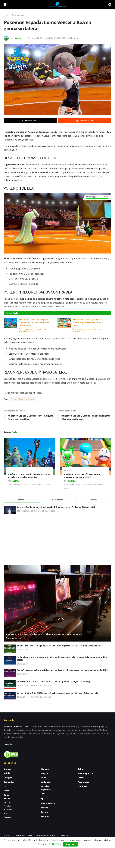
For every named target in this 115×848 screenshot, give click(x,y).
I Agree (70, 844)
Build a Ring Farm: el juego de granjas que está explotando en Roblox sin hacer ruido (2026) (60, 646)
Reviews (45, 816)
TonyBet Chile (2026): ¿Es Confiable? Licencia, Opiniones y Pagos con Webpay (53, 681)
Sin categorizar (85, 773)
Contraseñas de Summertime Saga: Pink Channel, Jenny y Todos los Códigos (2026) (56, 507)
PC (42, 799)
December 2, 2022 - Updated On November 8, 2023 (32, 330)
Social (80, 777)
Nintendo (45, 782)
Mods (43, 777)
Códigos (8, 777)
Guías (12, 15)
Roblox (81, 769)
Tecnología (83, 782)
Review (44, 812)
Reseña (44, 807)
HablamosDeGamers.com (15, 726)
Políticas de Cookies (24, 835)
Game (6, 790)
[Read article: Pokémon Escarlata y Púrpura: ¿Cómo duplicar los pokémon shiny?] (64, 323)
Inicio (6, 15)
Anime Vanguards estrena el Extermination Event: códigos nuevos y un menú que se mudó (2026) (62, 670)
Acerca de (7, 835)
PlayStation (46, 790)
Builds (7, 773)
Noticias (11, 470)
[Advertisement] (57, 539)
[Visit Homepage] (57, 4)
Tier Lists (82, 786)
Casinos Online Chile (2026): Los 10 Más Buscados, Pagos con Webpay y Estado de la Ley (58, 693)
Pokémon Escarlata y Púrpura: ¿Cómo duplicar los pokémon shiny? (87, 322)
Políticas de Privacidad (46, 835)
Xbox (43, 793)
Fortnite (7, 806)
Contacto (64, 835)
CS (5, 786)
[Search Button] (109, 4)
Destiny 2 (7, 798)
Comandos (9, 782)
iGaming (45, 769)
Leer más (8, 744)
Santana (15, 481)
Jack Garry (18, 38)
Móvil (6, 813)
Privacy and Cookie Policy (49, 844)
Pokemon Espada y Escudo (22, 399)
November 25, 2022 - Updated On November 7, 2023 (86, 330)
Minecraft (8, 809)
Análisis (7, 769)
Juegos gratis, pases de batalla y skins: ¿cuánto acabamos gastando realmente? (44, 634)
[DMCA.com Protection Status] (11, 754)
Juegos (44, 773)
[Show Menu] (5, 4)
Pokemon (20, 15)
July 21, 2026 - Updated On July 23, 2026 (35, 685)
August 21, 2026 (14, 638)
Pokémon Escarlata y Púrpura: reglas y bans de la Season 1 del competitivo (34, 322)
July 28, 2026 (24, 650)
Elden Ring (8, 802)
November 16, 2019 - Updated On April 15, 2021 (47, 38)
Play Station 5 (48, 803)
